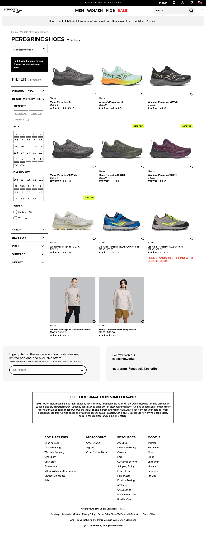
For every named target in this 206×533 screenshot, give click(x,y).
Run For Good (124, 499)
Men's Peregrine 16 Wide (63, 175)
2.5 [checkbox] (16, 192)
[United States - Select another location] (121, 509)
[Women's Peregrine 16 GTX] (170, 145)
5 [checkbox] (16, 134)
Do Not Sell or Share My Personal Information (119, 514)
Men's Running (52, 447)
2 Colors (102, 171)
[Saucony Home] (13, 10)
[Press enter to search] (191, 10)
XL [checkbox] (34, 159)
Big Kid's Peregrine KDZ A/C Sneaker (119, 247)
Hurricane (153, 447)
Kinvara (152, 466)
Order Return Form (96, 452)
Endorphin (153, 461)
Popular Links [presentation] (56, 437)
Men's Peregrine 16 (60, 102)
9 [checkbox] (34, 140)
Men (79, 10)
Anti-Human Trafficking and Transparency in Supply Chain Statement (103, 520)
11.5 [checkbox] (35, 146)
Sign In (90, 447)
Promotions (50, 466)
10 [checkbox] (16, 146)
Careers (121, 452)
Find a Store (123, 475)
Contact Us (123, 471)
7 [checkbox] (40, 134)
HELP (163, 2)
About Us (122, 443)
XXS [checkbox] (16, 165)
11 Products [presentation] (73, 40)
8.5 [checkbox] (28, 140)
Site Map (55, 514)
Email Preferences (127, 494)
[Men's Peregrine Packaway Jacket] (121, 300)
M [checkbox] (22, 159)
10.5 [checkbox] (22, 146)
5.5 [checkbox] (22, 134)
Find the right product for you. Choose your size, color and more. (28, 64)
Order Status (93, 443)
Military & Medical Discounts (60, 471)
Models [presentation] (154, 437)
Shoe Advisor (51, 443)
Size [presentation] (16, 126)
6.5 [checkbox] (34, 134)
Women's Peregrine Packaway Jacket (70, 330)
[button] (29, 91)
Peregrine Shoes (38, 39)
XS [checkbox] (40, 153)
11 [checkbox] (28, 146)
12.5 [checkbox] (16, 153)
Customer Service (127, 461)
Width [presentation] (18, 205)
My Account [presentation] (96, 437)
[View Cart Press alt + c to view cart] (202, 10)
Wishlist (94, 94)
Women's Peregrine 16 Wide (163, 102)
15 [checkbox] (34, 153)
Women (95, 10)
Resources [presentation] (126, 437)
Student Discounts (54, 475)
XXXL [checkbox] (22, 165)
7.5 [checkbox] (16, 140)
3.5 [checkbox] (28, 192)
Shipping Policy (125, 466)
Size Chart (50, 457)
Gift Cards (50, 461)
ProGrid (152, 475)
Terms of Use (149, 514)
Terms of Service (57, 361)
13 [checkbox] (22, 153)
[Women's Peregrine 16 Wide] (170, 72)
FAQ (119, 457)
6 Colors (102, 98)
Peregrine (153, 471)
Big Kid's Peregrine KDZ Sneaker (165, 247)
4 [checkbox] (34, 192)
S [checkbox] (16, 159)
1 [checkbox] (28, 186)
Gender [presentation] (20, 106)
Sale (123, 10)
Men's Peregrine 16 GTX (112, 175)
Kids (110, 10)
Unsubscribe (124, 490)
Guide (151, 457)
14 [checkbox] (28, 153)
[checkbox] (29, 212)
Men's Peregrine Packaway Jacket (117, 330)
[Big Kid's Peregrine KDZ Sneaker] (170, 217)
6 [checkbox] (28, 134)
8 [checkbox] (22, 140)
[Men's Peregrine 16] (72, 72)
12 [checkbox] (40, 146)
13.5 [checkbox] (22, 186)
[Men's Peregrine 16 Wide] (72, 145)
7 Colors (53, 98)
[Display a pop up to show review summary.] (73, 109)
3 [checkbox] (22, 192)
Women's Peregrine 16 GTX (162, 175)
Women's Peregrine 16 (111, 102)
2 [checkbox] (40, 186)
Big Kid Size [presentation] (21, 172)
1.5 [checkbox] (34, 186)
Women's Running (54, 452)
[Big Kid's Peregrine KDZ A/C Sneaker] (121, 217)
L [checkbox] (28, 159)
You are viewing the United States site (99, 509)
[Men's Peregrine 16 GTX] (121, 145)
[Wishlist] (191, 3)
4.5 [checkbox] (40, 192)
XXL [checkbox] (41, 159)
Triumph (152, 443)
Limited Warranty (126, 447)
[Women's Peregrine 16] (121, 72)
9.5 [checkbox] (40, 140)
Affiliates (122, 485)
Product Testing (126, 480)
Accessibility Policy (71, 514)
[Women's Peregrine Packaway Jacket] (72, 300)
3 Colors (102, 243)
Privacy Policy (45, 361)
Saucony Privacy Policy (73, 361)
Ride (150, 452)
